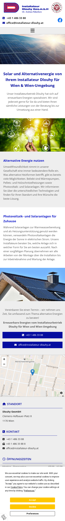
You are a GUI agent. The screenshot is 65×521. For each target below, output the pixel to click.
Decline (32, 507)
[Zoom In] (4, 359)
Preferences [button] (29, 491)
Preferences (32, 514)
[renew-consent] (4, 517)
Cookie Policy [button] (16, 487)
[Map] (32, 376)
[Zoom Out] (4, 364)
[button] (32, 30)
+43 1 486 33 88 (16, 18)
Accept (32, 500)
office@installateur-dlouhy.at (25, 22)
